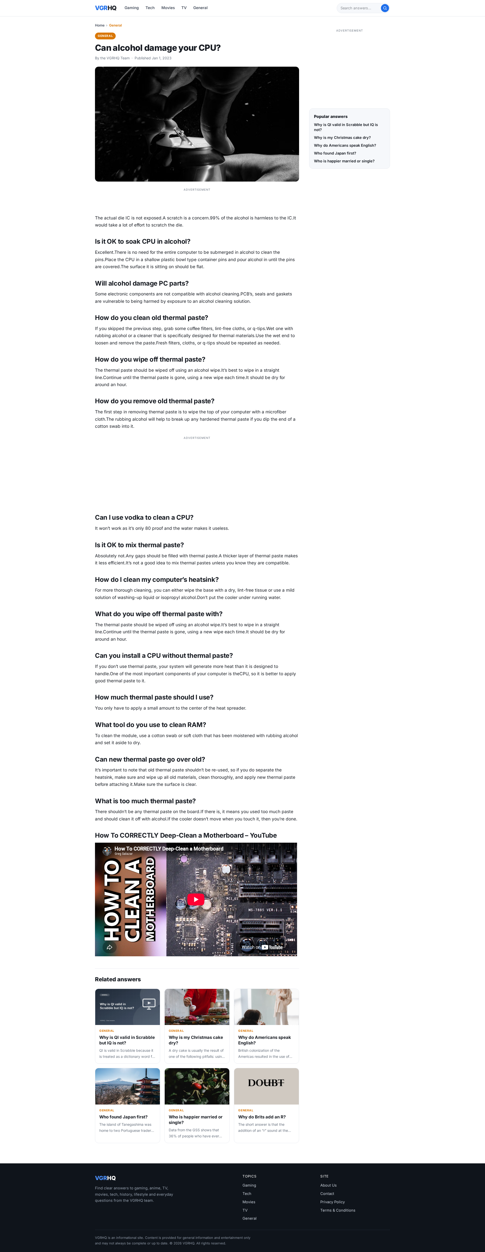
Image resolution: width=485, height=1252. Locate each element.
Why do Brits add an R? (262, 1116)
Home (100, 25)
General (200, 7)
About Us (328, 1185)
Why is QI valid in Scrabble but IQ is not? (346, 127)
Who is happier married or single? (344, 161)
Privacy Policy (332, 1202)
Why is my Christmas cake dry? (342, 137)
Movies (168, 7)
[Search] (385, 8)
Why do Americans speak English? (345, 145)
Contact (327, 1193)
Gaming (132, 7)
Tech (150, 7)
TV (184, 7)
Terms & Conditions (337, 1210)
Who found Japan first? (123, 1116)
